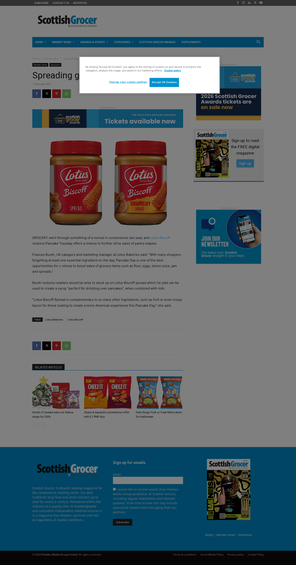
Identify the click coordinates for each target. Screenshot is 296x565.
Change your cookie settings (128, 82)
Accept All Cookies (164, 82)
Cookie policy (172, 70)
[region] (149, 75)
